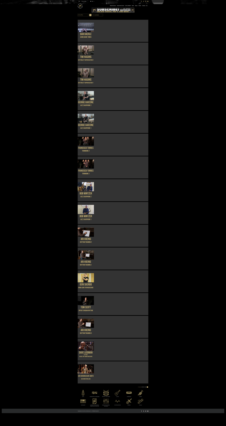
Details (86, 53)
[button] (146, 5)
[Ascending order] (90, 15)
